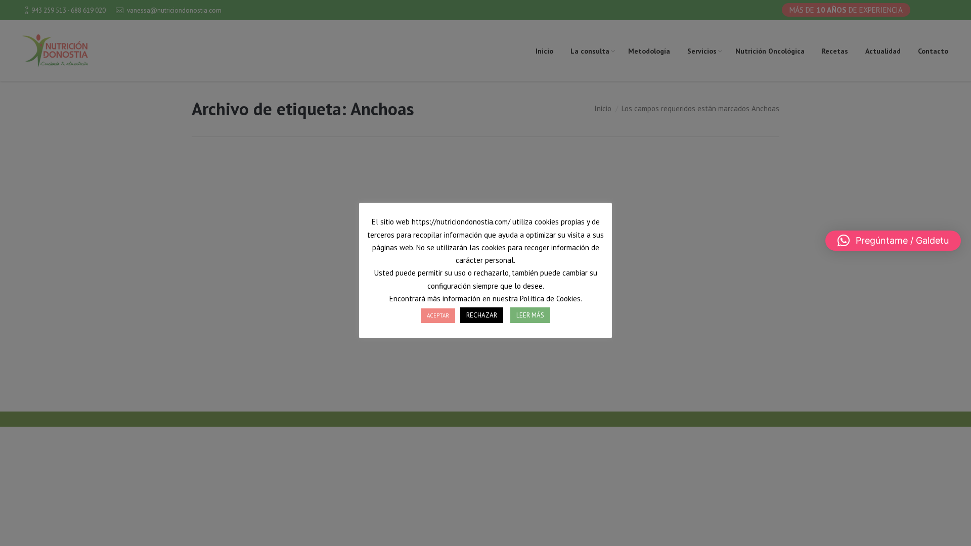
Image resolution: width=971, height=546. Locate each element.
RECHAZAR (481, 315)
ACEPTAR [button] (438, 315)
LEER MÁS (530, 315)
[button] (893, 241)
